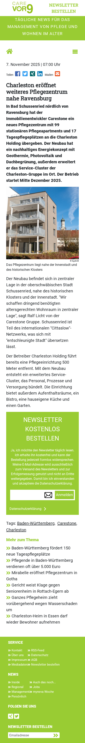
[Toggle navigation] (75, 51)
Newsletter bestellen (45, 664)
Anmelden (64, 495)
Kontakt (16, 650)
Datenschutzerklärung (25, 509)
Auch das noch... (44, 682)
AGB (33, 660)
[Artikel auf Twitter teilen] (25, 75)
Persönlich (18, 696)
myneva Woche (43, 692)
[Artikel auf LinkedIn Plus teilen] (40, 75)
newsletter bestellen (63, 8)
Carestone (66, 523)
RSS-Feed (37, 650)
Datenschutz (39, 655)
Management (20, 692)
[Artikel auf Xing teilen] (33, 75)
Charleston (16, 529)
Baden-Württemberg (35, 523)
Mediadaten (19, 664)
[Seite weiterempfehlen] (58, 75)
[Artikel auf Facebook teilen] (18, 75)
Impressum (19, 660)
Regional (17, 687)
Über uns (17, 655)
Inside (15, 682)
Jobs (36, 687)
